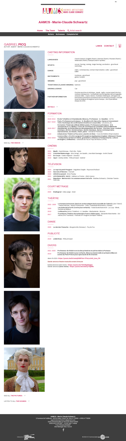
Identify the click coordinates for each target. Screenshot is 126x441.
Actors (51, 34)
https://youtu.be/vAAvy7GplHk (82, 266)
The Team (50, 30)
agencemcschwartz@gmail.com (63, 420)
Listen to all (15, 401)
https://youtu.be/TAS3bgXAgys (80, 265)
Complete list (72, 34)
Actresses (60, 34)
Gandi (69, 427)
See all (12, 143)
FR (115, 1)
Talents (61, 30)
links (99, 46)
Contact (109, 46)
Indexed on (20, 437)
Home (40, 30)
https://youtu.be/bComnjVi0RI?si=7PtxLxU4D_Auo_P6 (79, 258)
